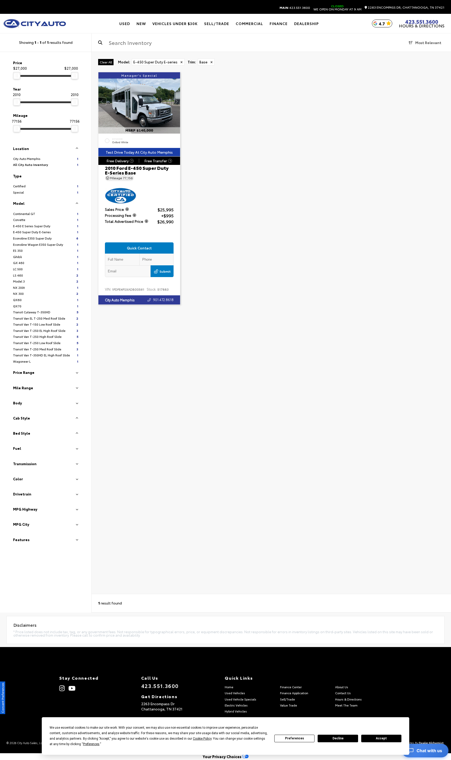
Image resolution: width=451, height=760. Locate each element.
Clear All (106, 62)
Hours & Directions (421, 25)
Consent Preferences (2, 698)
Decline (338, 738)
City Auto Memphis (120, 300)
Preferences (294, 738)
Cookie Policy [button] (202, 738)
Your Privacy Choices (222, 756)
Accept (381, 738)
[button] (176, 101)
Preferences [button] (91, 744)
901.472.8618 (163, 299)
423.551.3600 (295, 7)
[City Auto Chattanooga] (34, 23)
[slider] (16, 75)
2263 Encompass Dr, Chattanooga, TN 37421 (405, 7)
